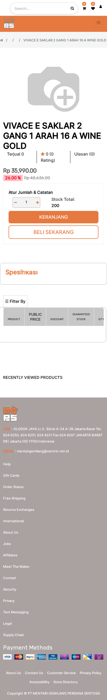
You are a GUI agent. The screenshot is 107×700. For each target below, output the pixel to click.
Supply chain (13, 635)
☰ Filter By (15, 301)
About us (10, 532)
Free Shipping (14, 498)
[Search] (53, 287)
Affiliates (10, 555)
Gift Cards (11, 475)
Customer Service (61, 673)
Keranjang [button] (53, 217)
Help (7, 464)
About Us (13, 673)
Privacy (9, 601)
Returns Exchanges (18, 509)
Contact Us (34, 673)
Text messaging (16, 612)
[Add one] (37, 202)
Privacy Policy (90, 673)
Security (9, 589)
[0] (84, 8)
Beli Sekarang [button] (54, 232)
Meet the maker (16, 566)
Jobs (7, 544)
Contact (9, 578)
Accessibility (39, 682)
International (13, 521)
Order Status (13, 487)
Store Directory (65, 682)
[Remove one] (15, 202)
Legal (7, 623)
